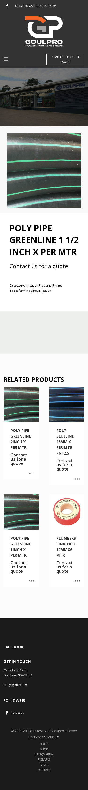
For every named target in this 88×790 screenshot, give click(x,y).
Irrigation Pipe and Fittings (44, 285)
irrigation (44, 290)
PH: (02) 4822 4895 (16, 685)
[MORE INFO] (31, 473)
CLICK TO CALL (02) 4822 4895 (36, 6)
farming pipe (28, 290)
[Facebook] (7, 5)
